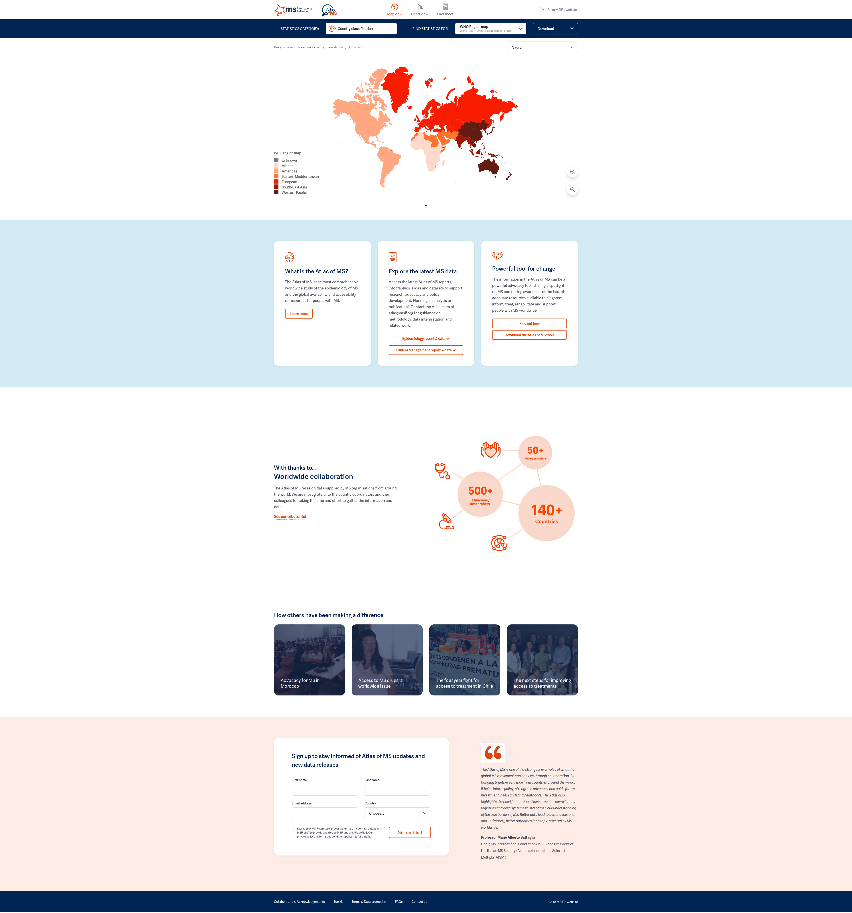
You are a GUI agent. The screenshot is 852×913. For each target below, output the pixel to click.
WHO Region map (486, 28)
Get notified (410, 832)
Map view (394, 13)
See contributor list (290, 516)
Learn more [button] (299, 313)
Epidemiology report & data (424, 338)
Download (546, 28)
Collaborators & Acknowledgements (299, 901)
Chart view (419, 13)
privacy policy (305, 836)
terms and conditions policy (335, 836)
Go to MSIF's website (562, 10)
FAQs (399, 901)
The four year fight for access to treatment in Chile (464, 683)
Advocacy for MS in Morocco (300, 683)
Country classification (355, 28)
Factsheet (445, 13)
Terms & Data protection (369, 901)
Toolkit (338, 901)
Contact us (419, 901)
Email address (302, 803)
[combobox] (398, 813)
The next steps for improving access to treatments (542, 683)
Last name (372, 780)
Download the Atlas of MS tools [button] (529, 334)
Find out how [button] (529, 323)
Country (370, 803)
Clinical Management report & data (424, 350)
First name (299, 780)
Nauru (517, 47)
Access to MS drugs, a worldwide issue (380, 683)
